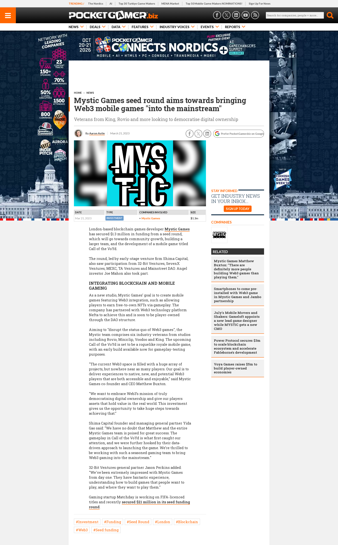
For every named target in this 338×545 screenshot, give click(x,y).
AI (110, 3)
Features (140, 27)
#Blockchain (187, 521)
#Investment (87, 521)
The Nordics (95, 3)
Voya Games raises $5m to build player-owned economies (235, 368)
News (74, 27)
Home (78, 92)
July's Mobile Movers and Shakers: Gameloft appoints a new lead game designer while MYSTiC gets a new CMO (237, 320)
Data (116, 27)
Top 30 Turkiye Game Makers (136, 3)
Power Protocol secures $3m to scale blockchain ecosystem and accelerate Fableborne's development (237, 346)
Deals (95, 27)
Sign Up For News (259, 3)
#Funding (112, 521)
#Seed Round (138, 521)
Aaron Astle (97, 133)
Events (207, 27)
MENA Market (170, 3)
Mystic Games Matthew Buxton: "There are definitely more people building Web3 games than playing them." (236, 269)
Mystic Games (151, 218)
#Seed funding (106, 530)
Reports (232, 27)
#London (162, 521)
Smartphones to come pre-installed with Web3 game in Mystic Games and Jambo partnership (237, 294)
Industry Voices (174, 27)
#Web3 (82, 530)
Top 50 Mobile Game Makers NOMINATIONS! (214, 3)
